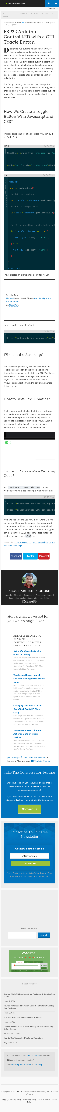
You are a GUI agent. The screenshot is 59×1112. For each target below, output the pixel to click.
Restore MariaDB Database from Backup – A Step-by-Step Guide (29, 995)
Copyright (5, 1099)
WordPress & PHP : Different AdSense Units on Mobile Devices (27, 734)
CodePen (13, 304)
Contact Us (29, 809)
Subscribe (30, 863)
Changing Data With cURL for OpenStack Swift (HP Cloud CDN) (27, 709)
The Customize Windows (13, 3)
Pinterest (44, 556)
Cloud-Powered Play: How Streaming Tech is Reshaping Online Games (28, 1027)
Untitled (10, 298)
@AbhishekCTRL (29, 600)
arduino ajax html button (23, 542)
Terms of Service (44, 1099)
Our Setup (38, 1064)
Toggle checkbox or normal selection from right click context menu (29, 678)
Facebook (16, 556)
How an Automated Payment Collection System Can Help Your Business (29, 1007)
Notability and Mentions (21, 1064)
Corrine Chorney (32, 1055)
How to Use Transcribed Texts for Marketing (23, 1038)
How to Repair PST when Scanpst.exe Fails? (23, 1017)
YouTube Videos (42, 760)
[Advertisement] (24, 909)
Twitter (30, 556)
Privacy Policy (16, 1099)
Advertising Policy (29, 1099)
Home (15, 14)
